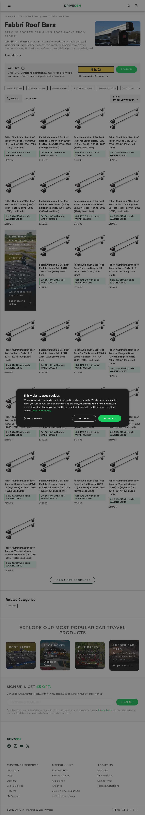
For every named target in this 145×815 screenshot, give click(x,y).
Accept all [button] (110, 418)
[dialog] (72, 407)
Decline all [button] (84, 418)
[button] (33, 418)
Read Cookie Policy (42, 410)
